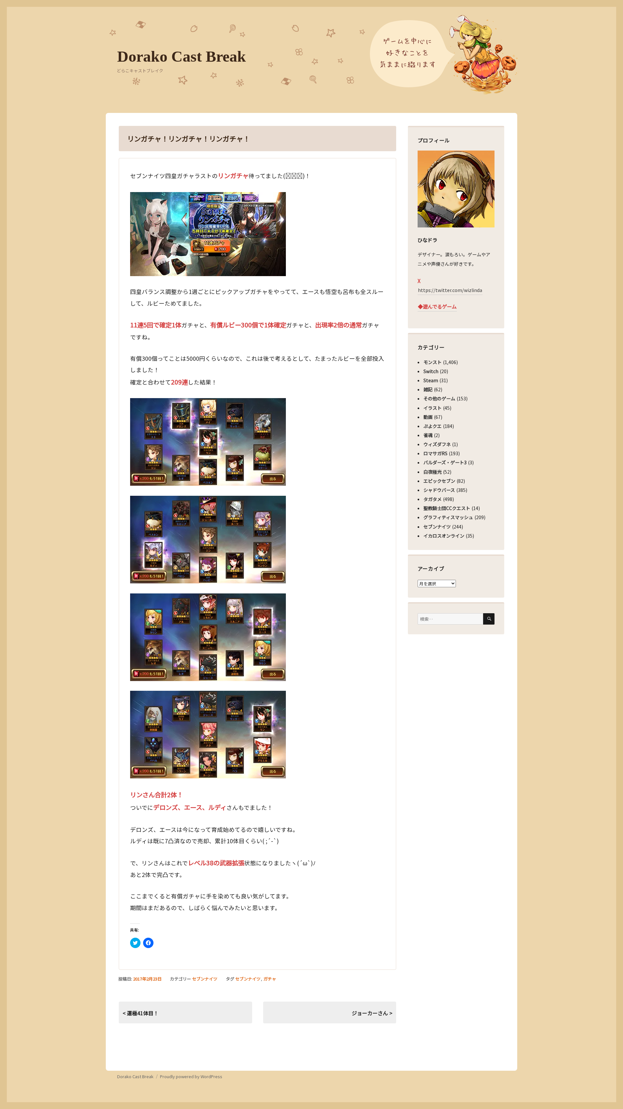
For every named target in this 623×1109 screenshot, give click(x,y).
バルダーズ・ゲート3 (445, 462)
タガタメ (432, 499)
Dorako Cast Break (181, 56)
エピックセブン (439, 481)
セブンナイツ (204, 979)
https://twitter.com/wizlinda (450, 290)
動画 (428, 417)
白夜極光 (432, 472)
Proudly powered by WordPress (191, 1076)
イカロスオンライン (443, 535)
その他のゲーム (439, 398)
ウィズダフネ (437, 444)
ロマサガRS (435, 453)
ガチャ (269, 979)
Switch (430, 371)
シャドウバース (439, 490)
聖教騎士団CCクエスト (446, 508)
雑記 (428, 389)
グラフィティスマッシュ (448, 517)
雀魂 (428, 435)
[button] (208, 234)
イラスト (432, 408)
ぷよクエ (432, 426)
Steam (430, 380)
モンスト (432, 362)
